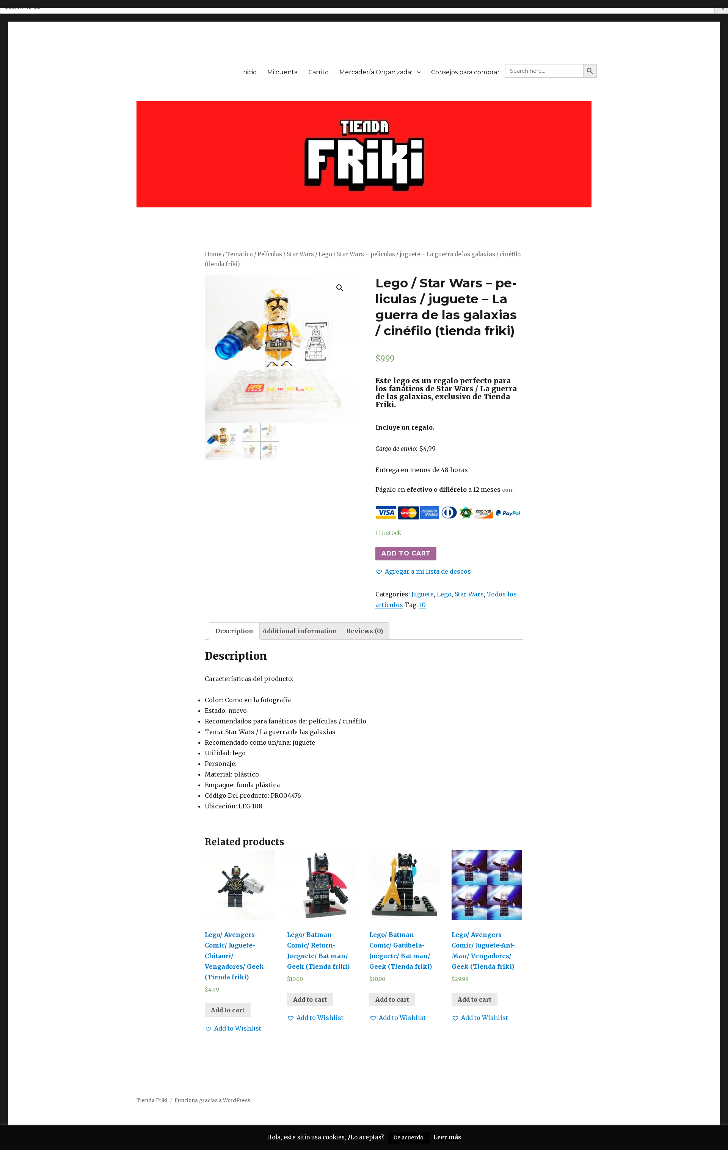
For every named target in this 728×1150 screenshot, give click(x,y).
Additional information (299, 631)
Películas (269, 254)
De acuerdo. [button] (409, 1137)
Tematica (239, 254)
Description (234, 631)
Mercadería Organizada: (375, 72)
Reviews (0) (364, 631)
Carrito (318, 72)
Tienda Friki (152, 1100)
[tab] (234, 631)
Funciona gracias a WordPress (212, 1100)
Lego (444, 594)
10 (422, 605)
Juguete (422, 594)
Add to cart (405, 553)
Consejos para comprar (465, 72)
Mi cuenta (282, 72)
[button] (423, 571)
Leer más (447, 1137)
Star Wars (300, 254)
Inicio (249, 72)
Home (213, 254)
